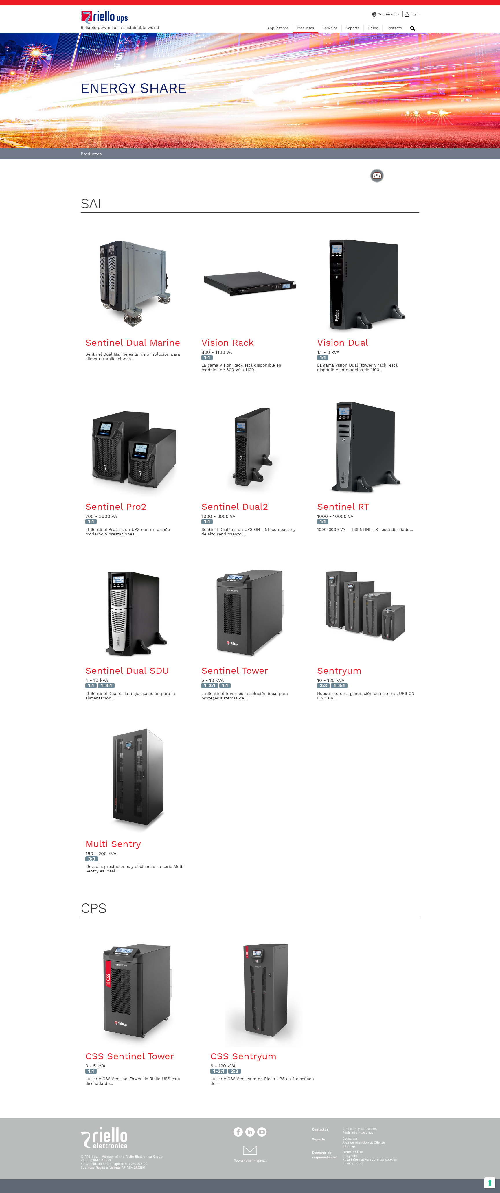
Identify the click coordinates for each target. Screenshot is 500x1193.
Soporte (352, 28)
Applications (277, 28)
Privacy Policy (353, 1163)
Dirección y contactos (359, 1129)
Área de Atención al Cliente (363, 1142)
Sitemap (348, 1146)
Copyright (350, 1156)
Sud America (389, 14)
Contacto (394, 28)
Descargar (349, 1139)
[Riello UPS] (104, 17)
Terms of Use (352, 1152)
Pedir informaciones (357, 1133)
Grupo (373, 28)
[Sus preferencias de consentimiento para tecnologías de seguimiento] (489, 1182)
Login (414, 14)
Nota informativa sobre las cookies (369, 1159)
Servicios (329, 28)
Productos (305, 28)
